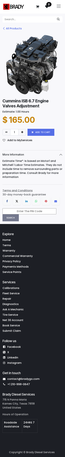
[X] (17, 201)
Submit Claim (11, 331)
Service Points (11, 272)
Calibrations (10, 288)
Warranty (8, 251)
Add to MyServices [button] (19, 140)
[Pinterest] (46, 201)
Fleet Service (11, 293)
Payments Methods (15, 267)
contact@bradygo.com (23, 379)
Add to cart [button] (42, 132)
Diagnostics (10, 304)
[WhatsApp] (36, 201)
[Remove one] (6, 132)
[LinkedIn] (26, 201)
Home (6, 240)
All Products (14, 28)
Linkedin (12, 357)
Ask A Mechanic (13, 309)
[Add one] (22, 132)
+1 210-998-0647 (18, 384)
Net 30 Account (12, 320)
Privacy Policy (11, 261)
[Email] (56, 201)
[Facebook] (7, 201)
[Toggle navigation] (58, 6)
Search (10, 217)
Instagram (14, 363)
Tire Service (10, 315)
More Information (13, 154)
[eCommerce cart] (38, 7)
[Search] (58, 19)
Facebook (14, 347)
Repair (6, 299)
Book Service (11, 325)
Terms (6, 245)
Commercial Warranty (17, 256)
